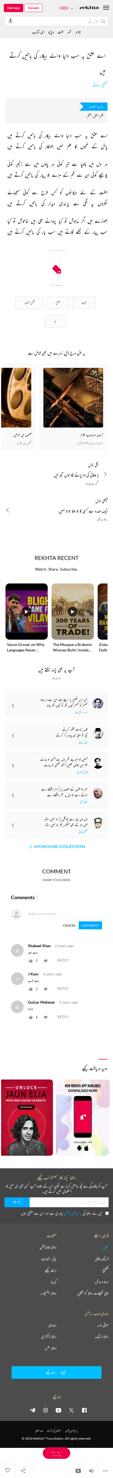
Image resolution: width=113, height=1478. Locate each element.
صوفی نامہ (103, 1325)
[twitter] (71, 1410)
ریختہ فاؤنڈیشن (48, 1247)
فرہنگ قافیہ (102, 1259)
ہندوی (52, 1325)
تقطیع (106, 1270)
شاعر (78, 32)
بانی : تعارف (48, 1259)
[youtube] (58, 1410)
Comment (90, 925)
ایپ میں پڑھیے (56, 1453)
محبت (84, 302)
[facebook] (84, 1410)
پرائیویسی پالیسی (73, 1213)
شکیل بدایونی (100, 84)
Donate (33, 8)
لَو (55, 321)
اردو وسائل (102, 1282)
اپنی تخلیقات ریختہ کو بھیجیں (93, 1293)
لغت (60, 32)
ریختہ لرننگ (102, 1336)
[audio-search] (10, 20)
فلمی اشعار (29, 302)
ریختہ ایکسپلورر (48, 1293)
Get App (13, 8)
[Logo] (89, 8)
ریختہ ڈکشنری (48, 1336)
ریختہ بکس (50, 1348)
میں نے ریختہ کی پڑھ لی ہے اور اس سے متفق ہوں (61, 1213)
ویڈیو (51, 32)
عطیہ (106, 1247)
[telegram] (32, 1410)
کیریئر (53, 1282)
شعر (69, 32)
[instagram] (45, 1410)
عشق (58, 302)
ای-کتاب (38, 32)
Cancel (69, 925)
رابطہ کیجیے (50, 1270)
